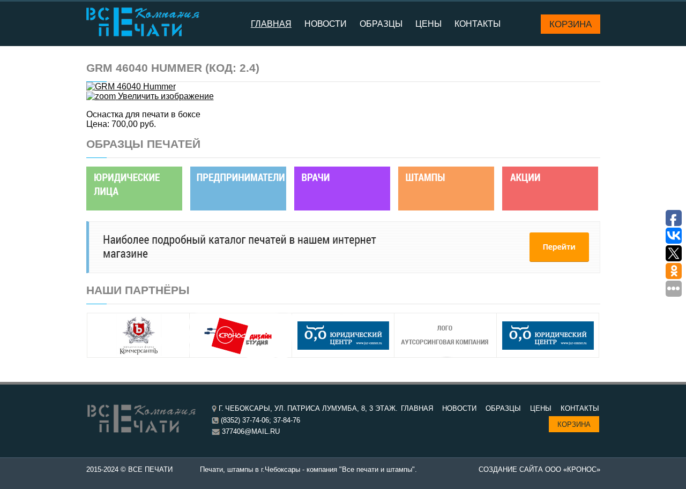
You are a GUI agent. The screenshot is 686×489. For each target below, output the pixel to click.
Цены (428, 23)
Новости (325, 23)
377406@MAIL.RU (251, 431)
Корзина (570, 24)
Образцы (381, 23)
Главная (271, 23)
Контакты (477, 23)
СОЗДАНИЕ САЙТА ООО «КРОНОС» (539, 469)
